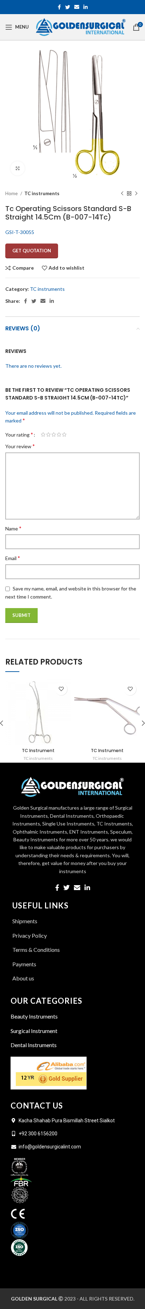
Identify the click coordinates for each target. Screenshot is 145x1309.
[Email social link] (76, 7)
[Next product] (136, 193)
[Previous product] (122, 193)
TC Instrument (38, 750)
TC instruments (41, 193)
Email (12, 557)
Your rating (19, 434)
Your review (20, 446)
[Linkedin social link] (85, 7)
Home (12, 193)
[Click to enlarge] (18, 168)
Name (13, 528)
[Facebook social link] (59, 7)
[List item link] (72, 978)
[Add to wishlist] (61, 689)
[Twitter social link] (67, 7)
